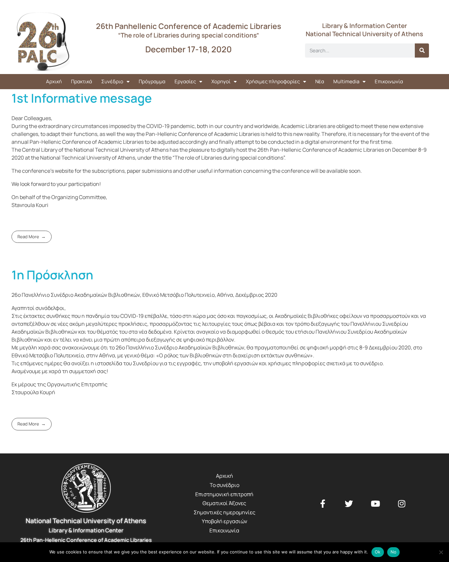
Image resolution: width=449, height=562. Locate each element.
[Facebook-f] (323, 503)
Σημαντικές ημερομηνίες (224, 512)
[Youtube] (375, 503)
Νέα (319, 81)
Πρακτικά (81, 81)
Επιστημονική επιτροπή (224, 494)
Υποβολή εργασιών (224, 521)
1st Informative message (82, 98)
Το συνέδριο (224, 485)
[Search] (422, 50)
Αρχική (54, 81)
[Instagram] (401, 503)
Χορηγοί (220, 81)
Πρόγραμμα (152, 81)
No (393, 551)
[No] (440, 552)
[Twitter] (349, 503)
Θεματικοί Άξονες (224, 503)
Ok (378, 551)
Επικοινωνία (389, 81)
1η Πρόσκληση (52, 275)
